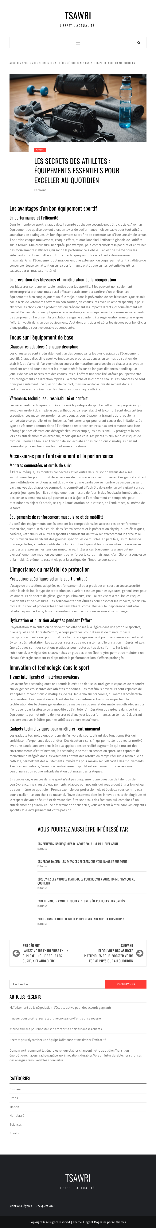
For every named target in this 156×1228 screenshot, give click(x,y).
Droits (14, 1098)
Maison (14, 1107)
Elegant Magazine (95, 1222)
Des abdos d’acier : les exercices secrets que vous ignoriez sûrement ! (82, 861)
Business (15, 1089)
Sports (40, 150)
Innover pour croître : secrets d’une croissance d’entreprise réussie (55, 1018)
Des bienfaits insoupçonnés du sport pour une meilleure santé (78, 843)
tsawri (78, 15)
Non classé (17, 1115)
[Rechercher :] (57, 984)
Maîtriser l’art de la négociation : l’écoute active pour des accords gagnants (60, 1007)
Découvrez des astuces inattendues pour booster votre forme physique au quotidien (86, 881)
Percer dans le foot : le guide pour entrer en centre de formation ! (80, 919)
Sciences (16, 1124)
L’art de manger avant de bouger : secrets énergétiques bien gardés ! (81, 901)
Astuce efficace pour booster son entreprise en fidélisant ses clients (56, 1029)
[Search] (138, 42)
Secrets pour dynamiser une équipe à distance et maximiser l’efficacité (58, 1040)
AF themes (119, 1222)
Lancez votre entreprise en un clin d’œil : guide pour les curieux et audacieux (46, 953)
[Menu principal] (78, 42)
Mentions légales (21, 1206)
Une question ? (45, 1206)
